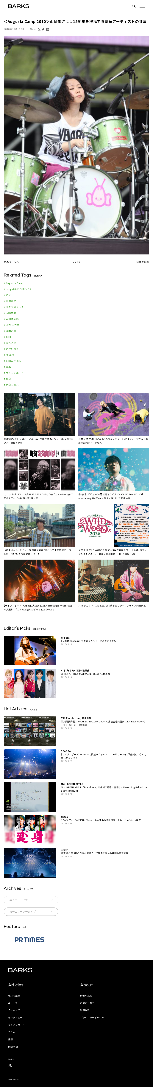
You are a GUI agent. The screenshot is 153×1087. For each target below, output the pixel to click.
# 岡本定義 (10, 331)
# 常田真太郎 (11, 319)
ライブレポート (16, 1024)
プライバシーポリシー (92, 1017)
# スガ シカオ (11, 325)
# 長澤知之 (10, 301)
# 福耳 (7, 367)
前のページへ (11, 262)
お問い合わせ (87, 1002)
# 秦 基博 (9, 355)
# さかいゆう (11, 349)
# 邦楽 (7, 378)
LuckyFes (13, 1046)
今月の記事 (14, 995)
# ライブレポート (14, 372)
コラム (11, 1032)
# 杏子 (7, 295)
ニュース (13, 1002)
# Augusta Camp (14, 283)
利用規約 (85, 1010)
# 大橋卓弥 (10, 313)
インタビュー (15, 1017)
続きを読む (143, 262)
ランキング (14, 1010)
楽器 (10, 1039)
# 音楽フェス (11, 384)
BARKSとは (86, 995)
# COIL (8, 337)
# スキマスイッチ (14, 307)
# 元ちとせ (10, 343)
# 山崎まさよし (12, 361)
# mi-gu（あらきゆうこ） (17, 289)
